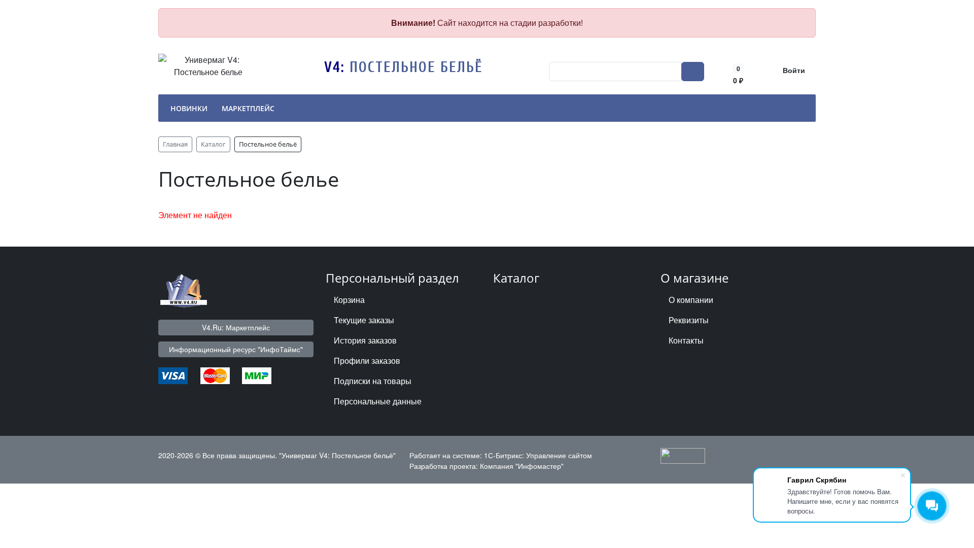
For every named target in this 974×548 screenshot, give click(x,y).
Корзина (349, 299)
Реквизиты (689, 320)
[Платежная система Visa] (173, 375)
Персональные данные (378, 401)
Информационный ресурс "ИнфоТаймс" (236, 349)
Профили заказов (367, 360)
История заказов (365, 340)
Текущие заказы (364, 320)
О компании (691, 299)
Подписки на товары (372, 381)
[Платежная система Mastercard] (215, 375)
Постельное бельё (416, 67)
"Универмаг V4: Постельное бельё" (337, 455)
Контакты (686, 340)
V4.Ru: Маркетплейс (236, 327)
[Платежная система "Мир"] (256, 375)
